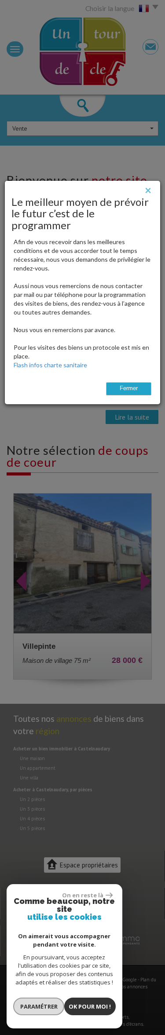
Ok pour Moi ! (90, 1006)
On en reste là (82, 895)
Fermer (129, 388)
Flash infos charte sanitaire (50, 365)
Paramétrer (39, 1006)
